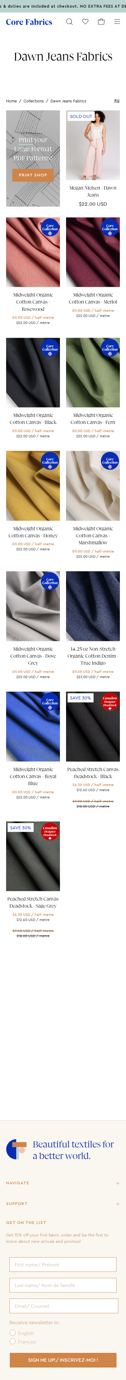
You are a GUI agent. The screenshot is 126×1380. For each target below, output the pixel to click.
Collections (34, 100)
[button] (69, 21)
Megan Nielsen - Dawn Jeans (93, 191)
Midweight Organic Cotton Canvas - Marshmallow (93, 536)
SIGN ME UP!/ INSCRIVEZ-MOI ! (63, 1360)
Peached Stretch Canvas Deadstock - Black (93, 773)
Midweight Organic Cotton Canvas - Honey (33, 532)
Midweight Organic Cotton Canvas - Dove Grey (33, 656)
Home (11, 100)
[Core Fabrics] (29, 22)
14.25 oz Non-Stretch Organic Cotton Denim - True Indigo (93, 656)
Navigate (17, 1183)
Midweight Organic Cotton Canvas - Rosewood (33, 302)
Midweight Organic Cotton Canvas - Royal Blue (33, 777)
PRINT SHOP (33, 175)
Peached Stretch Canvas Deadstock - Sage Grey (33, 902)
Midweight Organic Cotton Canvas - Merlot (93, 298)
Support (17, 1204)
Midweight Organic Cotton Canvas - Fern (93, 419)
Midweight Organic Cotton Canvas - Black (33, 419)
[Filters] (117, 101)
